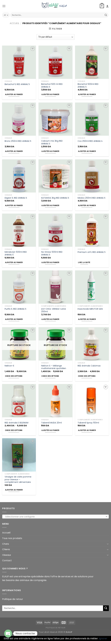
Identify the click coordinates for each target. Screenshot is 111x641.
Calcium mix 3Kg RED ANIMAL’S (52, 142)
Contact (7, 560)
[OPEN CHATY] (8, 633)
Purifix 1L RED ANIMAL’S (15, 309)
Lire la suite (84, 262)
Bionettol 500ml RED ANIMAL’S (88, 85)
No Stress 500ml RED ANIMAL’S (51, 253)
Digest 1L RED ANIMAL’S (16, 198)
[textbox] (55, 517)
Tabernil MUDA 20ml (51, 422)
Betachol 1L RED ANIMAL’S (17, 84)
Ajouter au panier (14, 94)
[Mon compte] (107, 6)
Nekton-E (9, 365)
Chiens (6, 549)
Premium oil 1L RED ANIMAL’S (92, 252)
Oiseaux (6, 555)
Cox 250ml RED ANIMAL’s (90, 141)
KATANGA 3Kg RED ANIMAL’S (55, 198)
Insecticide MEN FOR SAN (90, 309)
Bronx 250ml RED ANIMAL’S (18, 141)
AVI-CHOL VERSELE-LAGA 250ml (53, 310)
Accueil (14, 23)
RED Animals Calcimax (89, 365)
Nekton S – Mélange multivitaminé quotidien (53, 367)
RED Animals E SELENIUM (16, 422)
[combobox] (55, 517)
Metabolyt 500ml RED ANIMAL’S (16, 253)
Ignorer (103, 638)
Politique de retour (12, 599)
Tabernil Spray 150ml (88, 422)
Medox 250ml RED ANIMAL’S (91, 198)
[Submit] (105, 15)
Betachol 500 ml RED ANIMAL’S (52, 85)
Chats (5, 544)
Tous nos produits (12, 538)
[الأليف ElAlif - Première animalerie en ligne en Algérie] (55, 6)
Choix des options (13, 376)
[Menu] (4, 6)
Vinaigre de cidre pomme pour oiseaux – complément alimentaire (18, 479)
